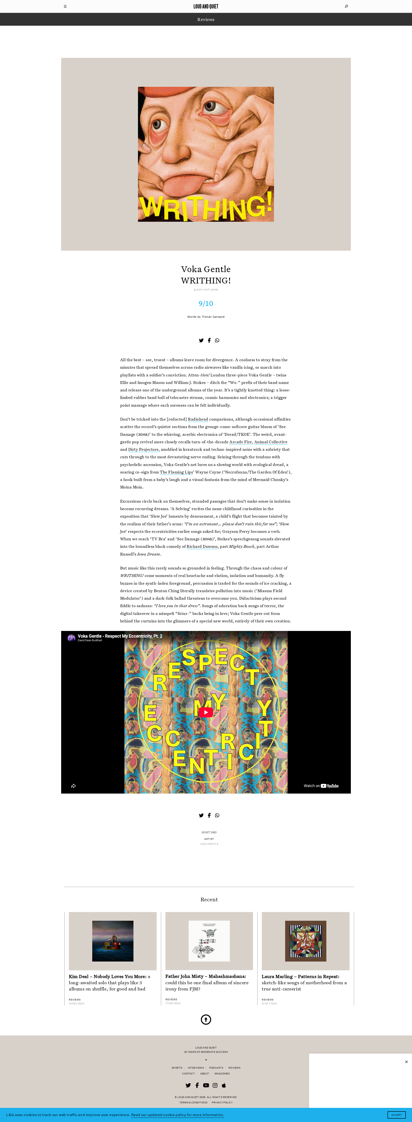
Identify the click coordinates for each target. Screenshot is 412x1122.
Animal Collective (270, 441)
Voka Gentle (209, 844)
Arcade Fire (240, 441)
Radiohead (198, 419)
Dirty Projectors (143, 449)
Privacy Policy (222, 1102)
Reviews (234, 1068)
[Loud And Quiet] (206, 6)
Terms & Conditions (193, 1102)
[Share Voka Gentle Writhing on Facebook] (209, 341)
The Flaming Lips (176, 472)
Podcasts (216, 1068)
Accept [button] (396, 1115)
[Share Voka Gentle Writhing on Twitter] (201, 341)
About (204, 1073)
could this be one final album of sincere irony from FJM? (206, 982)
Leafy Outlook (206, 289)
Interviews (196, 1068)
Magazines (222, 1073)
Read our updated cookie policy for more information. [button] (177, 1115)
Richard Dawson (202, 546)
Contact (188, 1073)
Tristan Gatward (213, 317)
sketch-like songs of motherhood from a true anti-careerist (304, 983)
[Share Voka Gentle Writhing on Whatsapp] (217, 340)
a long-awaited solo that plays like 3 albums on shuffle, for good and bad (109, 983)
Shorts (177, 1068)
